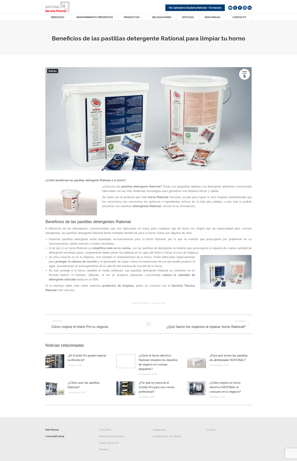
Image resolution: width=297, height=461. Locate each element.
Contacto (211, 429)
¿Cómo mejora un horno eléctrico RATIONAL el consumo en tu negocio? (225, 387)
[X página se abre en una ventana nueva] (235, 8)
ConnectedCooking (54, 436)
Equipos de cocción (109, 443)
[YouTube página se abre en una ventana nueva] (230, 8)
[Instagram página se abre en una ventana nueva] (245, 8)
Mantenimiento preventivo (112, 436)
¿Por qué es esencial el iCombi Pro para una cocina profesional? (156, 387)
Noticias (53, 71)
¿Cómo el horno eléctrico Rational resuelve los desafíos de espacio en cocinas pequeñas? (158, 362)
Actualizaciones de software (167, 436)
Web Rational (52, 429)
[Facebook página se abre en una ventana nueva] (240, 8)
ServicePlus (105, 429)
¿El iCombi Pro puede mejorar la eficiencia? (87, 358)
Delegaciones (159, 429)
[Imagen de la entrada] (54, 361)
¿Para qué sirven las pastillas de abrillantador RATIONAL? (229, 358)
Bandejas (103, 449)
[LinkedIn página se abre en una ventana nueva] (250, 8)
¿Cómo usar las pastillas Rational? (84, 385)
